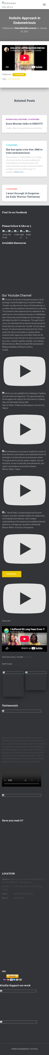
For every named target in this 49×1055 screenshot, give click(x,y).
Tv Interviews (19, 74)
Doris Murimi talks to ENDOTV (24, 123)
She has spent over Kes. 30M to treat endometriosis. (24, 151)
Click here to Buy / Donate (12, 657)
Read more (18, 172)
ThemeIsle (33, 1049)
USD (4, 971)
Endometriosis (14, 79)
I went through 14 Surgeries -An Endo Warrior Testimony (23, 195)
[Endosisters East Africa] (12, 4)
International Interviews (16, 119)
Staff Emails (7, 664)
